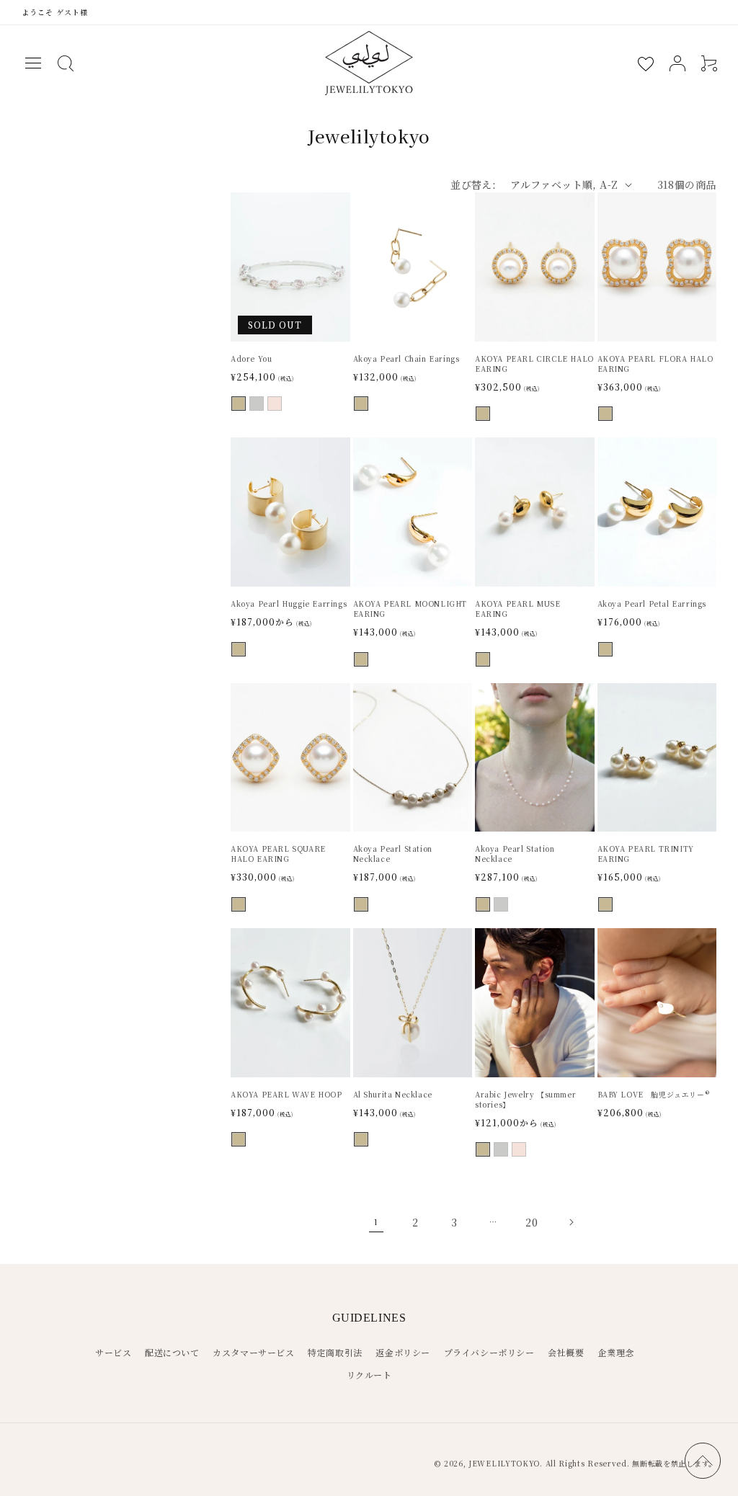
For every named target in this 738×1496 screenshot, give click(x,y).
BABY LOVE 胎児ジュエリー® (653, 1095)
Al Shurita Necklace (392, 1095)
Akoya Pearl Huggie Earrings (289, 604)
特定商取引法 (335, 1352)
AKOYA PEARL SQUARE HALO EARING (278, 854)
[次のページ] (571, 1222)
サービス (113, 1352)
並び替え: (473, 184)
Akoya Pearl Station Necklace (392, 854)
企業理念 (615, 1352)
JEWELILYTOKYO (504, 1463)
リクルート (369, 1374)
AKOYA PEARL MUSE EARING (518, 609)
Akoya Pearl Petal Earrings (652, 604)
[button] (33, 63)
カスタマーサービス (253, 1352)
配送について (172, 1352)
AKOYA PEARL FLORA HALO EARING (655, 364)
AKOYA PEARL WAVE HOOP (286, 1095)
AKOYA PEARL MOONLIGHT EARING (410, 609)
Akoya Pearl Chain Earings (406, 359)
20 (531, 1222)
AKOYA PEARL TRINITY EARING (645, 854)
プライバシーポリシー (489, 1352)
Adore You (251, 359)
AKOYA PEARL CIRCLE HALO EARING (534, 364)
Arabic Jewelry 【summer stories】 (525, 1100)
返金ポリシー (402, 1352)
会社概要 (566, 1352)
